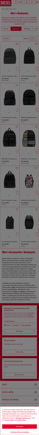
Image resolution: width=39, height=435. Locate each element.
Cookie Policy (21, 420)
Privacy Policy (9, 420)
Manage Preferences (23, 418)
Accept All (19, 426)
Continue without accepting (19, 432)
